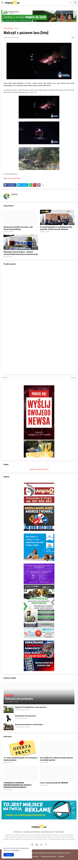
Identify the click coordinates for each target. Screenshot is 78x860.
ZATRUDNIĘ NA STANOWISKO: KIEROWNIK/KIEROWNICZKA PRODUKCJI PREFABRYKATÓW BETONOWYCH (18, 785)
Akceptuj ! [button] (9, 855)
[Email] (39, 185)
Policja (16, 28)
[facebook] (32, 844)
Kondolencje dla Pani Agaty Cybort (25, 716)
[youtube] (36, 844)
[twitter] (41, 844)
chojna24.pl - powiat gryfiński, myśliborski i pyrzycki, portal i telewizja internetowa (44, 853)
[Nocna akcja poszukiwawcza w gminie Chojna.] (9, 727)
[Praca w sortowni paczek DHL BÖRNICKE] (57, 773)
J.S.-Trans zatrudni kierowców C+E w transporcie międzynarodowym (20, 759)
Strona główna (8, 28)
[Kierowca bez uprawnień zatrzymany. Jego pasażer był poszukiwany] (21, 217)
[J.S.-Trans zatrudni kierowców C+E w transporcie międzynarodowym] (21, 748)
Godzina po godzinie (35, 469)
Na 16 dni (46, 469)
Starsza (73, 377)
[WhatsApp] (30, 185)
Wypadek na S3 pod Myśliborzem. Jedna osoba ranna (30, 707)
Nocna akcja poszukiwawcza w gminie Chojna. (29, 724)
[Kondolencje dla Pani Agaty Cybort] (9, 718)
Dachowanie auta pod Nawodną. (19, 699)
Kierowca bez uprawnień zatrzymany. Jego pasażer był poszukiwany (18, 228)
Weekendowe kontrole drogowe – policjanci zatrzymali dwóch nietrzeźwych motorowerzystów (21, 253)
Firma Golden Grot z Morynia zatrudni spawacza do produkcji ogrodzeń (56, 759)
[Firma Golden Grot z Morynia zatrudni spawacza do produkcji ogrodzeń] (57, 748)
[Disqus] (39, 293)
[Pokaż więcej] (43, 185)
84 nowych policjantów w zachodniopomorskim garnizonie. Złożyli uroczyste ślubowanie (56, 228)
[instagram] (45, 844)
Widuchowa (16, 178)
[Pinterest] (35, 185)
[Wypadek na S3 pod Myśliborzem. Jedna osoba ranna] (9, 709)
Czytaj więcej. (15, 850)
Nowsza (5, 377)
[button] (2, 2)
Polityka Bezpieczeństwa (48, 856)
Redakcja (61, 856)
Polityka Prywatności (32, 856)
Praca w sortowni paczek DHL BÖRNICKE (54, 783)
